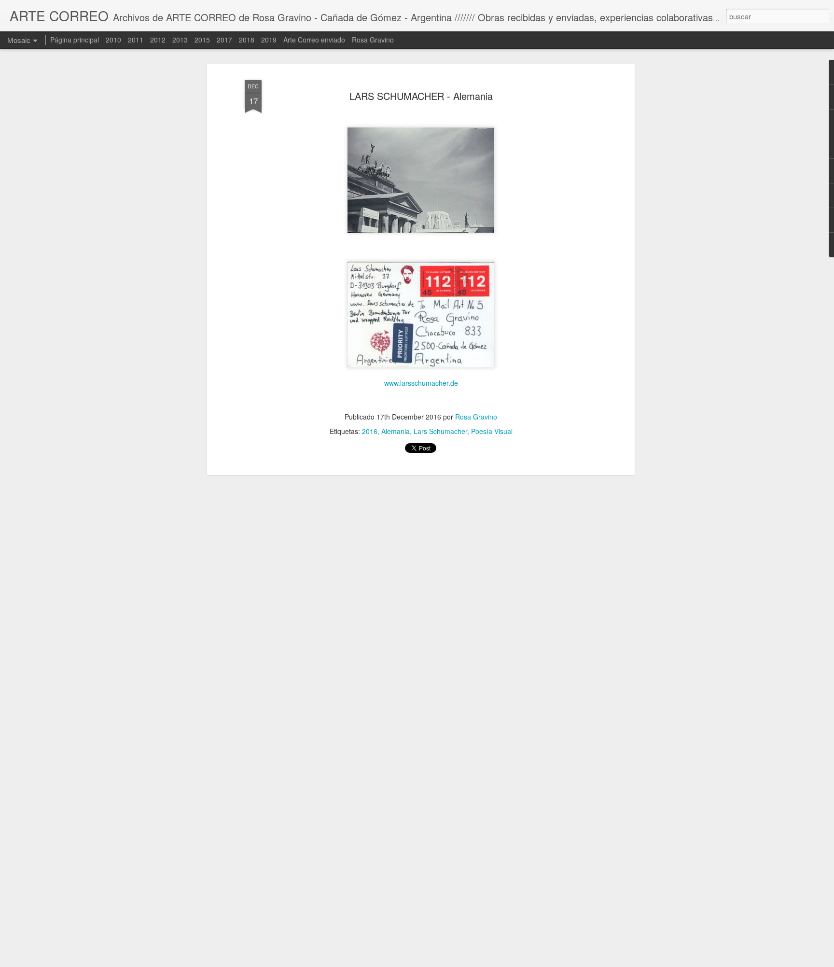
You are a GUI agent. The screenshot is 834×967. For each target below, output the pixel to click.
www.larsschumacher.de (421, 383)
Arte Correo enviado (314, 39)
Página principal (74, 39)
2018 (246, 39)
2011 (135, 39)
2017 (224, 39)
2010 (113, 39)
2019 (269, 39)
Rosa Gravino (476, 416)
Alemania (395, 431)
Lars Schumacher (440, 431)
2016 (369, 431)
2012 (158, 39)
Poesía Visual (492, 431)
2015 (202, 39)
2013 (180, 39)
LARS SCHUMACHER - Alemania (421, 96)
